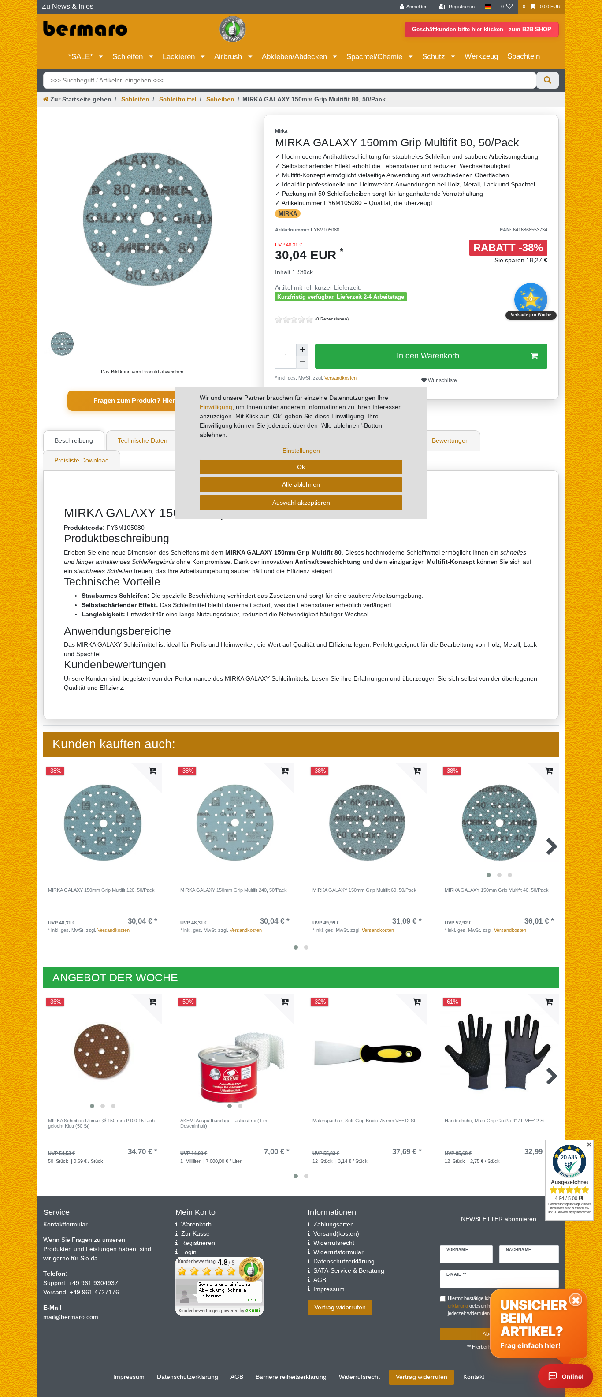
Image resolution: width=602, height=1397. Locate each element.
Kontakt (473, 1376)
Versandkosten (113, 930)
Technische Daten (142, 440)
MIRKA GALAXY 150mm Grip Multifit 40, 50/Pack (497, 890)
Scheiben (219, 99)
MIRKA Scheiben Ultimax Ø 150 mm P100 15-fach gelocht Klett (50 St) (101, 1123)
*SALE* (81, 56)
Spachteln (523, 56)
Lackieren (180, 56)
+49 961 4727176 (94, 1292)
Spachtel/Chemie (375, 56)
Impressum (129, 1376)
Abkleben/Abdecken (295, 56)
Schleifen (128, 56)
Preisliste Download (81, 460)
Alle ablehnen (301, 484)
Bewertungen (450, 440)
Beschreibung (74, 440)
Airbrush (229, 56)
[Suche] (547, 80)
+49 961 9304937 (92, 1282)
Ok (301, 466)
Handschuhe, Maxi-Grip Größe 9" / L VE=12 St (495, 1120)
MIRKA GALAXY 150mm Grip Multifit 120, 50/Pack (101, 890)
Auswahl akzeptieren (301, 502)
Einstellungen (301, 450)
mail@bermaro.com (70, 1316)
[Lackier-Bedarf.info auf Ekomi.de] (232, 28)
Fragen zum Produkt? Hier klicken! (147, 400)
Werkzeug (481, 56)
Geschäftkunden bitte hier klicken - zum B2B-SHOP (481, 29)
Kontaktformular (65, 1224)
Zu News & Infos (67, 6)
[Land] (487, 7)
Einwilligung (216, 406)
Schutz (434, 56)
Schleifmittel (177, 99)
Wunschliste (442, 380)
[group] (499, 822)
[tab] (75, 440)
